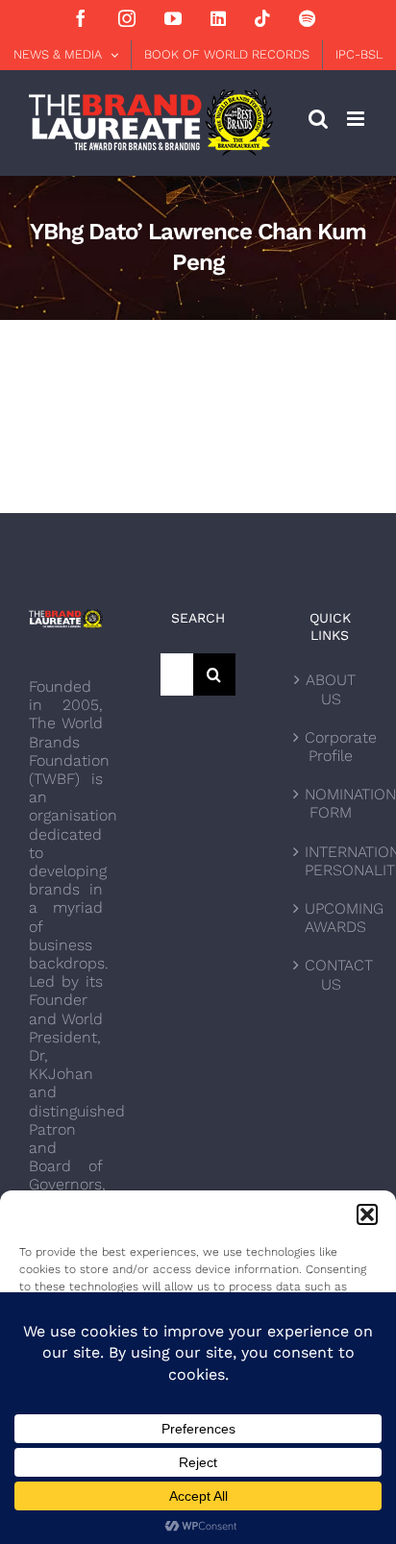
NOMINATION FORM (331, 803)
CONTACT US (331, 974)
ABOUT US (331, 689)
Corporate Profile (331, 746)
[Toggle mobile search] (318, 119)
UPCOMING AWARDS (331, 917)
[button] (367, 1214)
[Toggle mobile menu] (357, 119)
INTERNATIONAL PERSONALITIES (331, 861)
